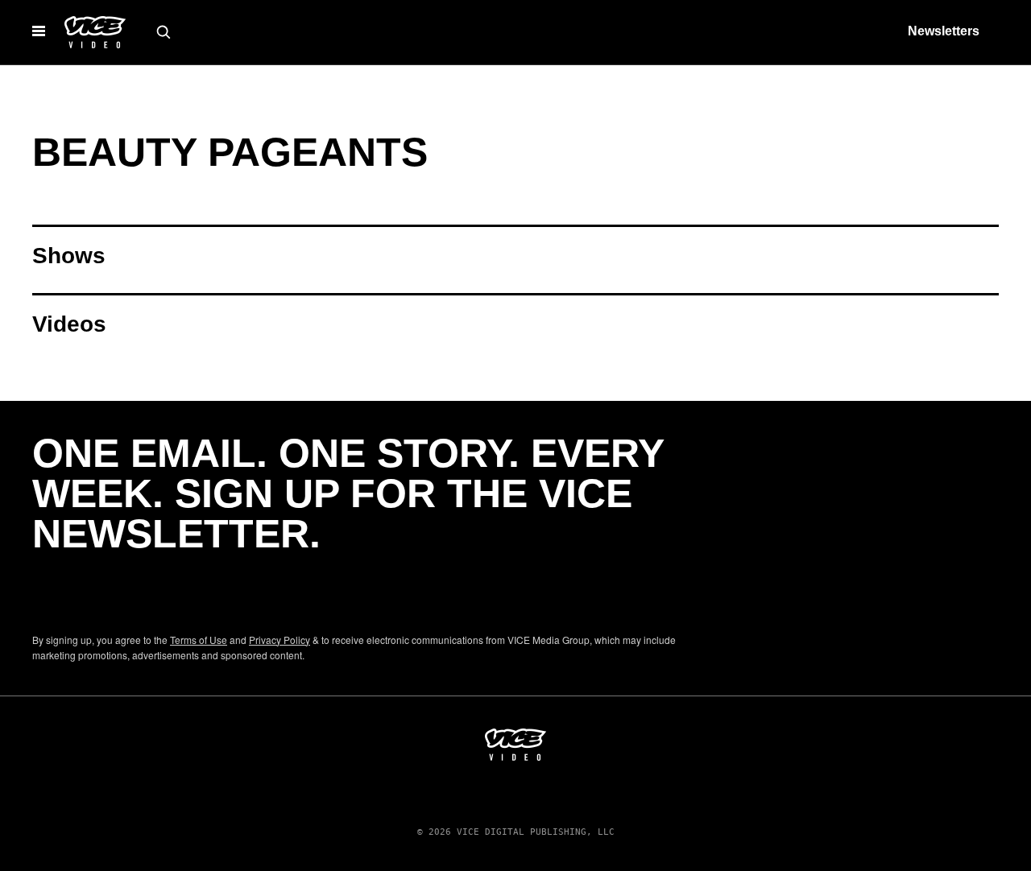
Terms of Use (198, 639)
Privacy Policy (279, 639)
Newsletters (943, 31)
